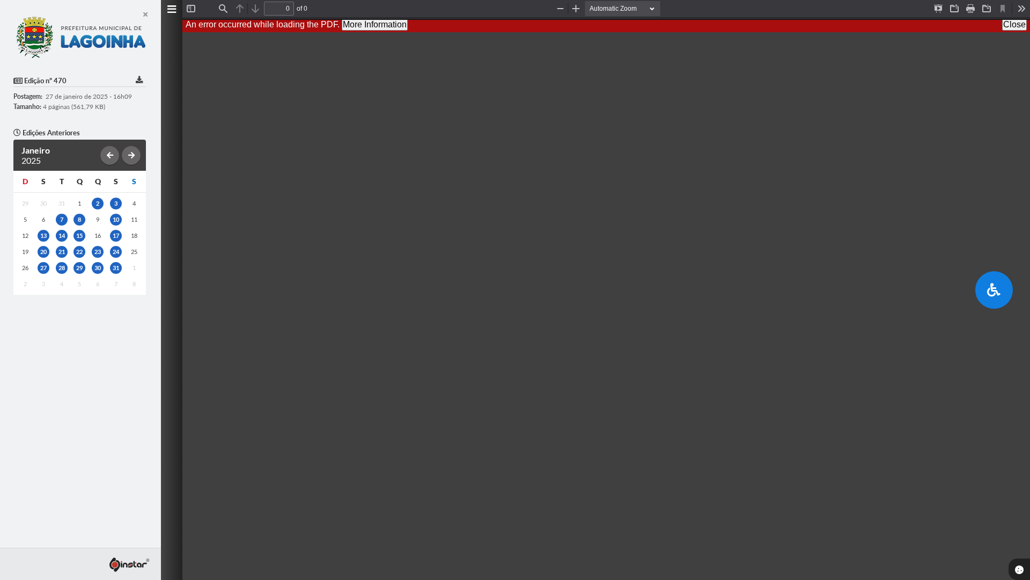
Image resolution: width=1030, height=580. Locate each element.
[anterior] (109, 155)
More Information (375, 24)
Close (1014, 24)
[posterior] (131, 155)
